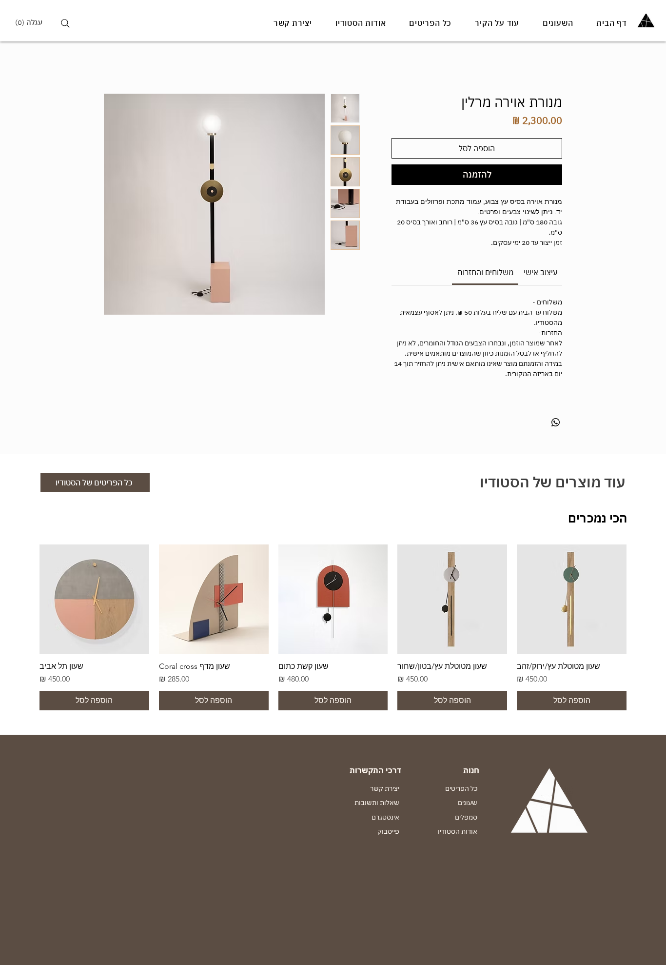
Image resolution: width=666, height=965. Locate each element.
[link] (485, 272)
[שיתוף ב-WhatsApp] (556, 422)
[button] (32, 23)
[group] (333, 627)
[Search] (65, 23)
